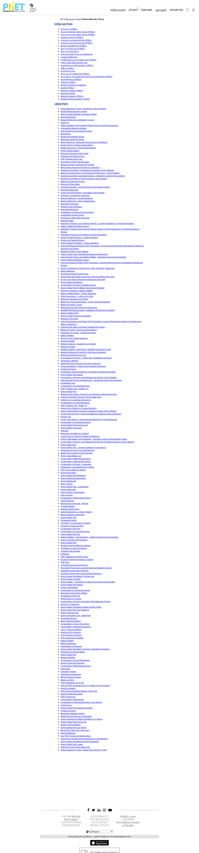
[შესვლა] (193, 9)
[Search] (187, 9)
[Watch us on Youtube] (110, 810)
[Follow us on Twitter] (93, 810)
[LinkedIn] (99, 810)
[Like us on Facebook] (88, 810)
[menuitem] (118, 11)
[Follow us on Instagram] (104, 810)
